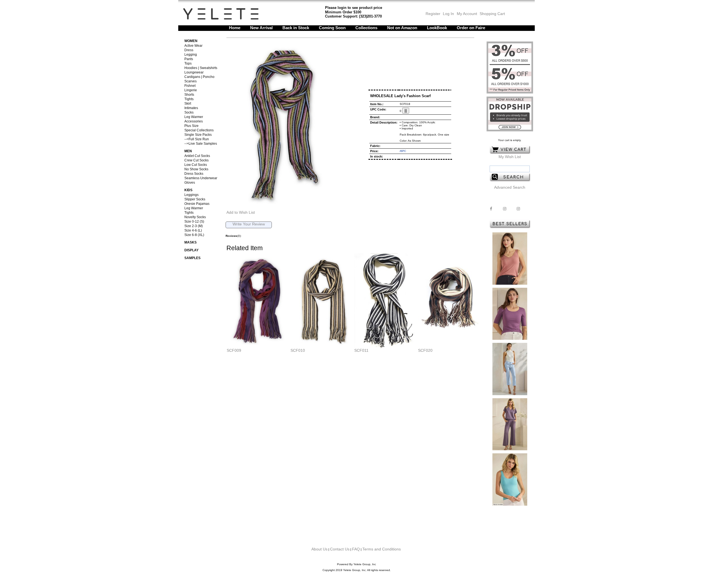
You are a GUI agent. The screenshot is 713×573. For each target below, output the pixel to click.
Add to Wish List (240, 212)
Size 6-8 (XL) (194, 235)
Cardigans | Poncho (199, 76)
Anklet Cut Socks (197, 156)
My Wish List (510, 156)
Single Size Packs (198, 134)
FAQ (356, 549)
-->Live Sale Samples (200, 143)
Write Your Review (249, 224)
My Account (466, 13)
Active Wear (193, 45)
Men (188, 151)
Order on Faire (471, 27)
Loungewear (194, 72)
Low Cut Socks (195, 164)
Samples (192, 258)
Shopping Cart (492, 13)
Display (191, 250)
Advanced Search (509, 187)
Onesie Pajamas (196, 203)
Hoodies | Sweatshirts (200, 68)
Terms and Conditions (381, 549)
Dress (188, 50)
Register (433, 13)
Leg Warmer (193, 117)
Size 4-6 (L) (193, 230)
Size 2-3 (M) (193, 226)
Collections (366, 27)
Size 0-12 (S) (194, 221)
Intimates (191, 108)
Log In (448, 13)
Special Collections (199, 130)
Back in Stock (295, 27)
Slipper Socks (194, 199)
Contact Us (340, 549)
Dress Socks (193, 173)
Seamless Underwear (200, 178)
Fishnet (190, 85)
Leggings (191, 194)
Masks (190, 242)
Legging (190, 54)
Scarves (190, 81)
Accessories (193, 121)
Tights (189, 99)
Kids (188, 190)
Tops (188, 63)
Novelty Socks (195, 217)
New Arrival (261, 27)
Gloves (189, 182)
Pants (188, 59)
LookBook (437, 27)
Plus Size (191, 125)
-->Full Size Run (196, 139)
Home (234, 27)
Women (190, 41)
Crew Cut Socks (196, 160)
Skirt (187, 103)
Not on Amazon (402, 27)
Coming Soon (332, 27)
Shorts (189, 94)
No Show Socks (196, 169)
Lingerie (190, 90)
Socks (189, 112)
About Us (319, 549)
